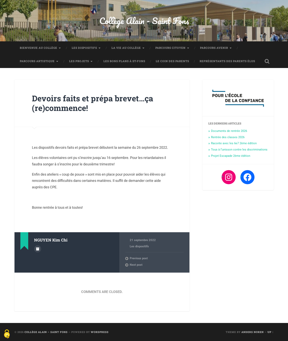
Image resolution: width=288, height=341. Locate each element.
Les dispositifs (84, 48)
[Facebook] (247, 177)
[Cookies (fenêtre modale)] (7, 334)
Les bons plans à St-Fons (124, 61)
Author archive (37, 248)
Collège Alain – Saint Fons (46, 332)
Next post (136, 265)
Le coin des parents (172, 61)
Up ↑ (270, 332)
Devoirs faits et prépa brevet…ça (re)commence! (92, 103)
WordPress (100, 332)
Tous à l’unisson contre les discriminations (239, 149)
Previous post (139, 258)
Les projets (79, 61)
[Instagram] (229, 177)
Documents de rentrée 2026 (229, 131)
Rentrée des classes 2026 (228, 137)
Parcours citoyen (170, 48)
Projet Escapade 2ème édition (230, 156)
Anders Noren (252, 332)
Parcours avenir (214, 48)
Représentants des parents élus (227, 61)
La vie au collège (126, 48)
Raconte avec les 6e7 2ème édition (234, 143)
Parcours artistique (37, 61)
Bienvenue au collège (38, 48)
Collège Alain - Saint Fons (144, 21)
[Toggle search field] (267, 61)
